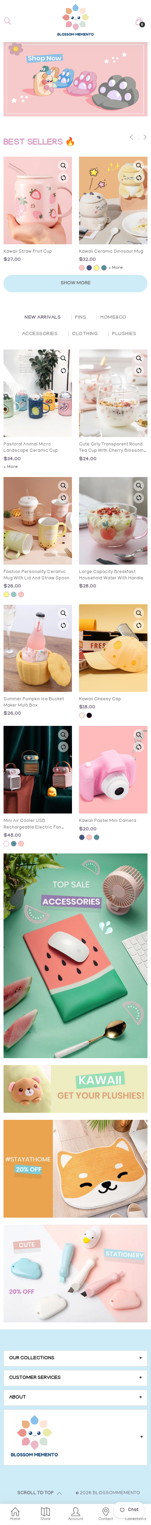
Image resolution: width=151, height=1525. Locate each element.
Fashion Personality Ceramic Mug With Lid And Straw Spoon (37, 575)
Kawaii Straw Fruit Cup (28, 251)
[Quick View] (63, 165)
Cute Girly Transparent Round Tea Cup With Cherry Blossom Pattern (111, 448)
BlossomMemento (116, 1493)
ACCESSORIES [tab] (40, 334)
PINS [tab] (80, 317)
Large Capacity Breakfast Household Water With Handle (111, 575)
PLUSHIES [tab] (124, 334)
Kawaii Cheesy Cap (100, 699)
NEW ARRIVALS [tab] (43, 317)
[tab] (75, 1358)
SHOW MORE (76, 283)
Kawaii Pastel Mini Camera (107, 821)
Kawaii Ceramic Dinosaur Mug (111, 251)
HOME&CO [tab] (113, 317)
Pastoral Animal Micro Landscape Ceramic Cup (31, 448)
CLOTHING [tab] (85, 334)
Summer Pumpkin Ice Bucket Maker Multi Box (34, 702)
